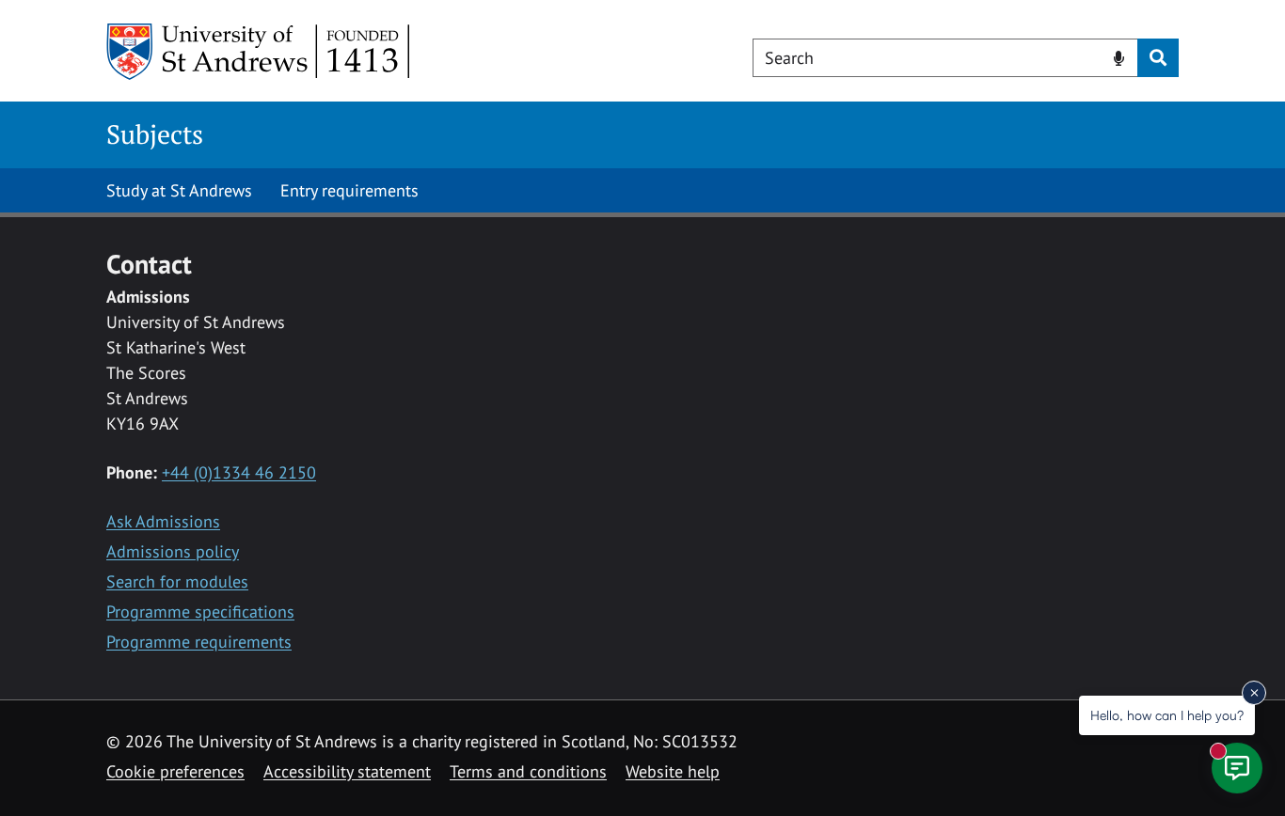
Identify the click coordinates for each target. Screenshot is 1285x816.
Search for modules (177, 581)
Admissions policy (172, 551)
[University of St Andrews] (259, 52)
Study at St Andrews (179, 190)
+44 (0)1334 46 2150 (239, 472)
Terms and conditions (528, 771)
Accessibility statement (347, 771)
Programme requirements (199, 641)
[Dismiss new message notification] (1254, 693)
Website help (673, 771)
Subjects (154, 134)
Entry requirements (349, 190)
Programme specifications (200, 611)
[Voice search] (1119, 56)
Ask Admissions (163, 521)
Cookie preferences (175, 771)
